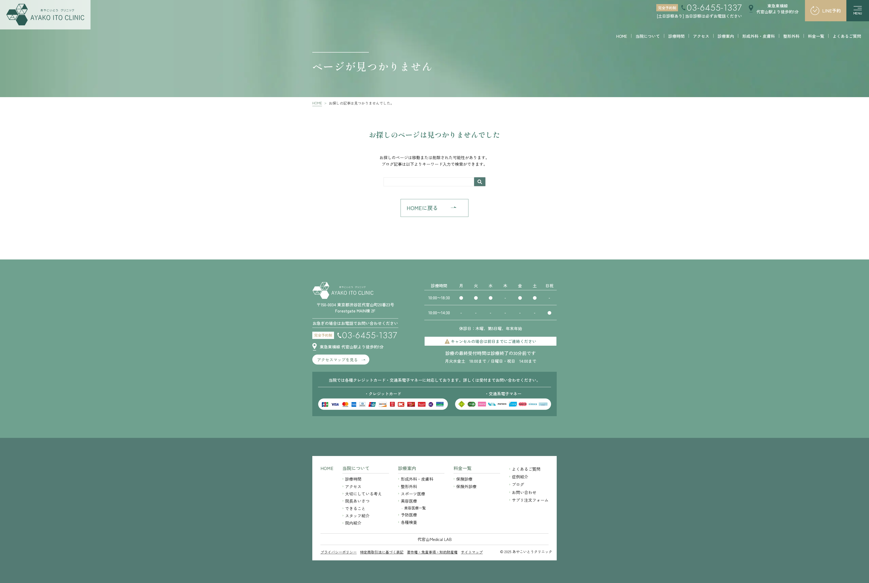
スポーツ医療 (413, 494)
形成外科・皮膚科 (417, 479)
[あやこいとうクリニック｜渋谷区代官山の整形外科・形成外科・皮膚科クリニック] (45, 14)
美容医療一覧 (415, 508)
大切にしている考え (363, 494)
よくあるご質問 (526, 469)
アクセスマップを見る (337, 359)
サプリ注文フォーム (530, 500)
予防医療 (409, 515)
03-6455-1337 (714, 7)
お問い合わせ (524, 492)
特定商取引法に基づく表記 (381, 551)
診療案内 (407, 468)
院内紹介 (353, 523)
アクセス (353, 486)
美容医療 (409, 501)
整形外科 (409, 486)
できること (355, 508)
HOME (326, 468)
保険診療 (464, 479)
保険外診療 (466, 486)
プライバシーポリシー (338, 551)
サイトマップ (472, 551)
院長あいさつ (357, 501)
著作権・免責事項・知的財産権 (432, 551)
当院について (356, 468)
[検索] (479, 181)
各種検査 (409, 522)
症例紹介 (520, 477)
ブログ (518, 484)
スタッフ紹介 (357, 515)
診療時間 (353, 479)
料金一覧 (463, 468)
